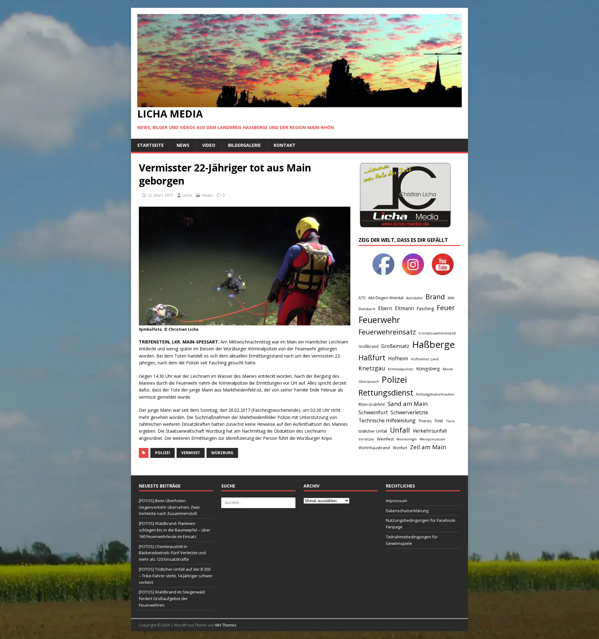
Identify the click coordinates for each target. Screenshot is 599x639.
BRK (451, 297)
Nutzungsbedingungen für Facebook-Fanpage (421, 523)
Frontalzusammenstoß (437, 333)
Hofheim (398, 358)
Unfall (400, 430)
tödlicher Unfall (372, 431)
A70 (361, 297)
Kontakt (284, 145)
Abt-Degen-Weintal (385, 297)
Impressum (396, 500)
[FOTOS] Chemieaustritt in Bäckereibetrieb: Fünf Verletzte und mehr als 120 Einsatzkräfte (172, 553)
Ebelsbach (366, 308)
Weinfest (385, 439)
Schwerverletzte (409, 412)
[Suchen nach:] (258, 502)
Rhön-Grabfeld (371, 404)
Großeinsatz (395, 346)
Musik (448, 369)
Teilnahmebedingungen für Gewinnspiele (412, 540)
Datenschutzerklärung (407, 510)
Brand (435, 296)
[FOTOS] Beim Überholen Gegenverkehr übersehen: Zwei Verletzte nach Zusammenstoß (169, 507)
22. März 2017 (160, 195)
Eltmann (404, 308)
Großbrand (368, 346)
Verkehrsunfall (430, 431)
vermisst (190, 452)
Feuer (446, 307)
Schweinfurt (373, 412)
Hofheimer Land (425, 359)
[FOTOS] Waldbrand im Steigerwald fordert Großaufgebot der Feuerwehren (172, 598)
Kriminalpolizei (400, 369)
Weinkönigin (407, 439)
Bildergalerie (244, 145)
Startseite (150, 145)
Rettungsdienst (385, 392)
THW (438, 421)
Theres (424, 421)
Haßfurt (371, 358)
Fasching (425, 308)
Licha (187, 195)
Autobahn (414, 297)
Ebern (385, 308)
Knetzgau (371, 368)
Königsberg (428, 369)
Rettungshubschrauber (435, 394)
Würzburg (222, 452)
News (183, 145)
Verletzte (366, 439)
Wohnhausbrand (374, 447)
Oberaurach (368, 381)
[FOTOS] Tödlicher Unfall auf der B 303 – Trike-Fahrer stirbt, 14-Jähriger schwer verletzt (175, 575)
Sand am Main (407, 403)
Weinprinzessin (432, 439)
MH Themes (225, 625)
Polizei (162, 452)
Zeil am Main (428, 447)
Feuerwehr (379, 319)
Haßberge (433, 344)
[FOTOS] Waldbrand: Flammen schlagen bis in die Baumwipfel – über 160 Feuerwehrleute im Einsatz (174, 530)
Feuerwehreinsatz (387, 331)
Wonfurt (400, 447)
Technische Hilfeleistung (387, 420)
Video (208, 145)
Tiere (450, 421)
